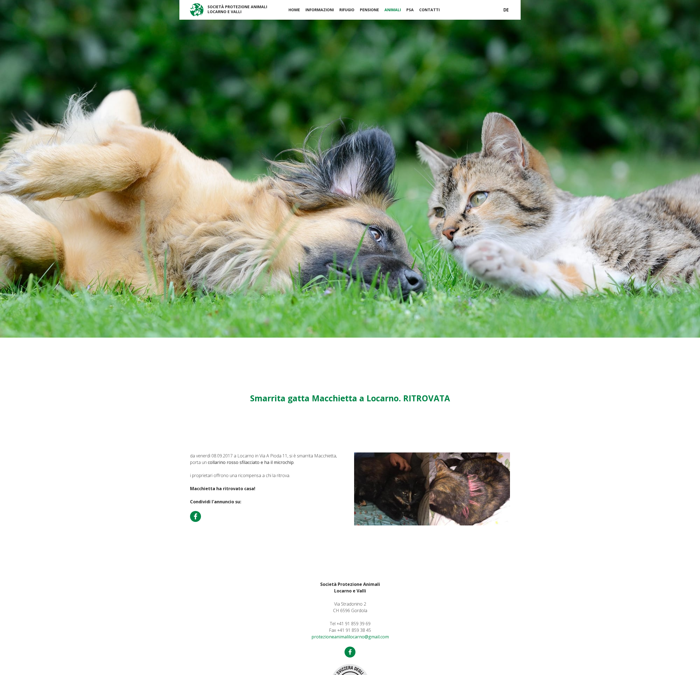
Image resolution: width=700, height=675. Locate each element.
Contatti (429, 9)
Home (294, 9)
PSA (410, 9)
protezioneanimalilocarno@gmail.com (350, 637)
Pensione (369, 9)
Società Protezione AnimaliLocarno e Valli (237, 9)
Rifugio (346, 9)
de (506, 10)
